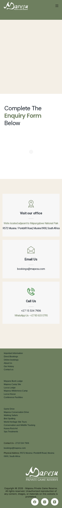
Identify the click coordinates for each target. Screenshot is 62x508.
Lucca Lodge (10, 388)
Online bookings (11, 360)
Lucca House (10, 394)
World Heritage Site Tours (15, 422)
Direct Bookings (11, 356)
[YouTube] (54, 502)
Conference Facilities (13, 397)
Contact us (8, 369)
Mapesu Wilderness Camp (16, 391)
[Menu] (56, 5)
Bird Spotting (9, 418)
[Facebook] (35, 502)
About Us (8, 363)
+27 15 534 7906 (31, 310)
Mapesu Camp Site (12, 384)
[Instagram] (44, 502)
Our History (9, 366)
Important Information (13, 353)
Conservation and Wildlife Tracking (19, 425)
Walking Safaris (11, 415)
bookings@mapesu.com (31, 269)
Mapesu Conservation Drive (16, 412)
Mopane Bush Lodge (13, 381)
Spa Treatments (11, 431)
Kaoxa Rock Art (11, 428)
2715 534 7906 (22, 443)
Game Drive (9, 409)
